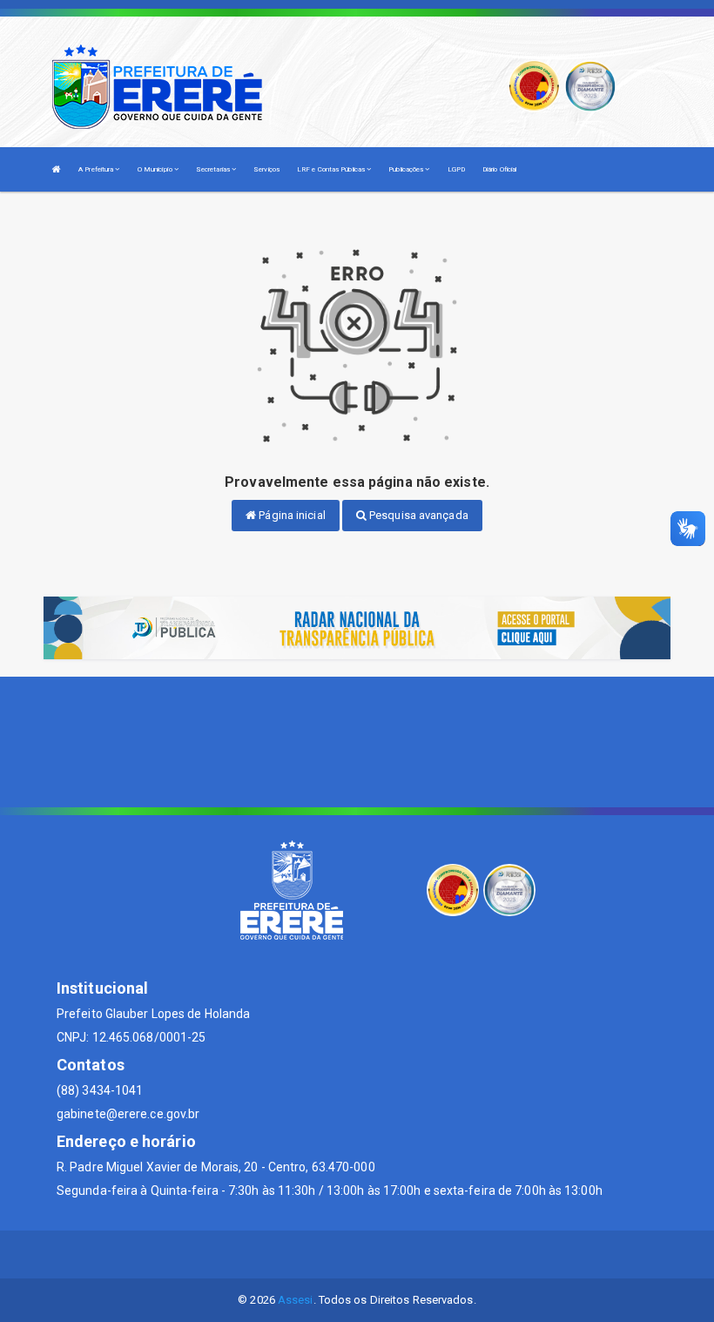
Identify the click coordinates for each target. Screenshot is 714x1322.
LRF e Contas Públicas (332, 169)
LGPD (456, 169)
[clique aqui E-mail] (315, 1254)
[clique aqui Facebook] (357, 1254)
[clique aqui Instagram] (399, 1254)
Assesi (295, 1299)
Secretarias (214, 169)
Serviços (266, 169)
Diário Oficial (499, 169)
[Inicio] (57, 169)
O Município (156, 169)
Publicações (406, 169)
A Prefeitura (96, 169)
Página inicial (291, 515)
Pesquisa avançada (417, 515)
